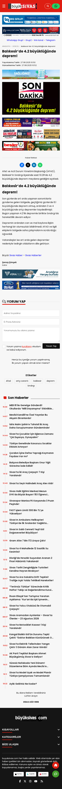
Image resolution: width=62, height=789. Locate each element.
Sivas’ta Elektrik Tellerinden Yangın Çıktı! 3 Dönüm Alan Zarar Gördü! (29, 645)
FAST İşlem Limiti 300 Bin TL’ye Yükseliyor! (26, 512)
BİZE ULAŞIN (10, 744)
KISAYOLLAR (10, 729)
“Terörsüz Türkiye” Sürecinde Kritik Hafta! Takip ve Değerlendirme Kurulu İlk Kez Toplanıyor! (31, 588)
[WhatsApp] (56, 6)
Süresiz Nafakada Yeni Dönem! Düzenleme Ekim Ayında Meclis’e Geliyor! (28, 664)
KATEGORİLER (11, 736)
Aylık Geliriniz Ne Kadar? (23, 683)
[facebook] (20, 781)
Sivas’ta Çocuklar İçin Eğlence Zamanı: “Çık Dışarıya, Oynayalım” (31, 435)
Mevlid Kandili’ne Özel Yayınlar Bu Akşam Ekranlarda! (28, 416)
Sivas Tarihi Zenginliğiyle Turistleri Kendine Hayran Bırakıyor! (28, 569)
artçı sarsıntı (22, 380)
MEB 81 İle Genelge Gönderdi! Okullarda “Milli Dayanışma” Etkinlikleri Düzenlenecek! (31, 407)
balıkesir (37, 380)
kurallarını (27, 346)
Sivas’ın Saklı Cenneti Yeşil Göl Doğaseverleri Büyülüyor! (26, 531)
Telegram (50, 40)
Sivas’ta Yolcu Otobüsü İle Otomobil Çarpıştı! (30, 607)
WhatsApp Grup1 (15, 40)
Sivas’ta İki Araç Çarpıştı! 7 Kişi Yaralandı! (26, 474)
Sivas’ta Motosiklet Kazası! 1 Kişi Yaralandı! (27, 626)
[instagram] (30, 781)
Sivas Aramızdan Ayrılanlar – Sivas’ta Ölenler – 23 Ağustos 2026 (30, 617)
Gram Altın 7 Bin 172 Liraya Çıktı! (27, 540)
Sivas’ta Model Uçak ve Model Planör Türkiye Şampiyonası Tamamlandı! (30, 674)
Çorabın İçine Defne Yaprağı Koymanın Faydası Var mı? (31, 454)
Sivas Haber (16, 255)
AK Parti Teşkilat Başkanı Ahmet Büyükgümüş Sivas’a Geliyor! (27, 655)
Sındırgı (31, 385)
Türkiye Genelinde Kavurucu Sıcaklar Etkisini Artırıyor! (30, 445)
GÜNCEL (15, 46)
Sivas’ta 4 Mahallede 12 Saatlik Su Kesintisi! (28, 550)
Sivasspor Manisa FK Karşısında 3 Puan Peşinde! (31, 502)
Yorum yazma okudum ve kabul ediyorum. (23, 348)
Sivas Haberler (33, 255)
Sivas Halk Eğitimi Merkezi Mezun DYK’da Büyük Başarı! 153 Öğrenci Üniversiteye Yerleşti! (28, 493)
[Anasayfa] (55, 765)
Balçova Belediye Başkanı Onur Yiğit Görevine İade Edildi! (29, 464)
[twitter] (25, 781)
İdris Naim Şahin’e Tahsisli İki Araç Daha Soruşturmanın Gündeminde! (29, 426)
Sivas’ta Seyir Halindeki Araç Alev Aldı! (31, 483)
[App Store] (19, 774)
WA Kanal (38, 40)
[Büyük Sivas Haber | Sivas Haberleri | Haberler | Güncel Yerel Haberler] (22, 6)
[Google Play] (31, 774)
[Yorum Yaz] (55, 773)
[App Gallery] (43, 774)
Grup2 (29, 40)
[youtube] (35, 781)
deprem (51, 380)
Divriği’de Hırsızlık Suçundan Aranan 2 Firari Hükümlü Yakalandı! (30, 559)
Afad (8, 380)
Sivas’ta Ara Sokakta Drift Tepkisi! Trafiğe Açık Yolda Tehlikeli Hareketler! (31, 579)
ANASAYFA (6, 46)
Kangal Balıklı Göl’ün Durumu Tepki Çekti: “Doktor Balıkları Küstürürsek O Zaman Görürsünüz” (30, 636)
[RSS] (42, 781)
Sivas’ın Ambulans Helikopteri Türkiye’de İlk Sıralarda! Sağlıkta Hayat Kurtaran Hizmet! (28, 521)
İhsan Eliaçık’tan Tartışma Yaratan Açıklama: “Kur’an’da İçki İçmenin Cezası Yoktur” (29, 598)
